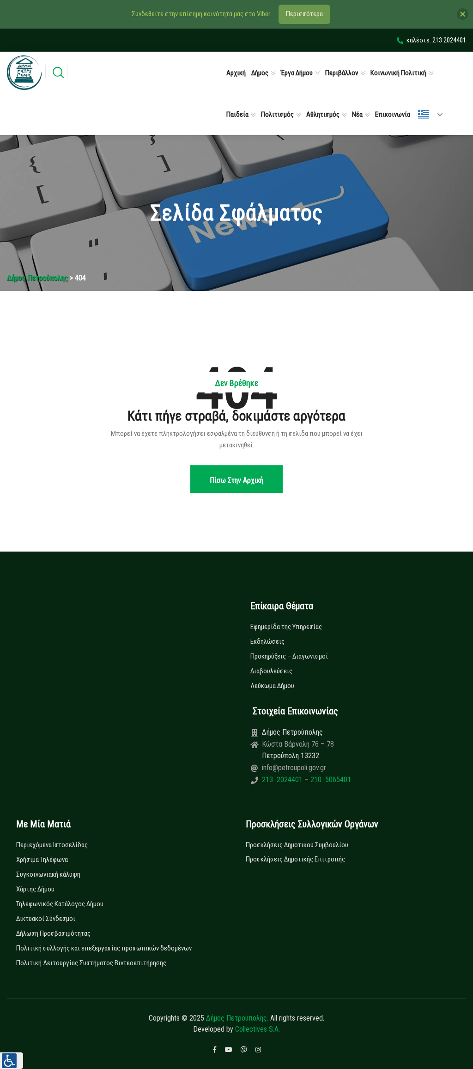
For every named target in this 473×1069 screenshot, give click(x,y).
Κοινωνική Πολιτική (398, 73)
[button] (11, 1060)
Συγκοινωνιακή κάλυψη (48, 874)
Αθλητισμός (323, 114)
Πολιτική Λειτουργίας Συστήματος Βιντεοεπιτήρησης (91, 963)
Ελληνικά (434, 114)
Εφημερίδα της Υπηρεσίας (286, 627)
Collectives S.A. (257, 1029)
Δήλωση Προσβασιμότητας (53, 933)
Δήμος (259, 73)
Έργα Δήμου (297, 73)
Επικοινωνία (392, 114)
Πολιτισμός (277, 114)
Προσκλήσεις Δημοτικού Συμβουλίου (297, 845)
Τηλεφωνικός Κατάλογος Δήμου (59, 904)
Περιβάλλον (341, 73)
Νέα (357, 114)
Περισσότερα (304, 14)
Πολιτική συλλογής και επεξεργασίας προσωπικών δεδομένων (104, 948)
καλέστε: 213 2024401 (436, 40)
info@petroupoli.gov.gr (294, 767)
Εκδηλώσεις (267, 641)
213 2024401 (283, 779)
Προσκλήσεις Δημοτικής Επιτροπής (295, 859)
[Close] (462, 14)
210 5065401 (330, 779)
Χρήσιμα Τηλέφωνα (42, 859)
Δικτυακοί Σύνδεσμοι (45, 919)
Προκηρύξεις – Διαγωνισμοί (289, 656)
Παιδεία (237, 114)
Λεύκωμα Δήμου (272, 686)
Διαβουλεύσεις (271, 671)
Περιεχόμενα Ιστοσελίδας (52, 845)
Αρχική (236, 73)
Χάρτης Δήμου (35, 889)
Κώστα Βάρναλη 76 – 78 (298, 744)
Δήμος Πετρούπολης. (237, 1018)
